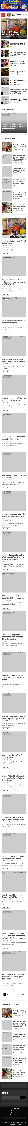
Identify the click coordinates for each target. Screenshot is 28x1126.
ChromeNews (10, 1124)
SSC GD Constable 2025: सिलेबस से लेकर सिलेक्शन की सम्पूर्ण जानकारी (14, 857)
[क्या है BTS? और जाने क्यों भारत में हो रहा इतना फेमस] (5, 81)
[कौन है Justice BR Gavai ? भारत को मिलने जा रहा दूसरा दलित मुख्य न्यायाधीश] (14, 703)
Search (5, 1093)
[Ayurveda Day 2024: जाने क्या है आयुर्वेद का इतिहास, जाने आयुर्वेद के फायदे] (14, 804)
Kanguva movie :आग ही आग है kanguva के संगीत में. (18, 72)
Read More (5, 253)
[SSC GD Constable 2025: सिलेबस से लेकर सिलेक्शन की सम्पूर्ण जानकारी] (14, 843)
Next (22, 994)
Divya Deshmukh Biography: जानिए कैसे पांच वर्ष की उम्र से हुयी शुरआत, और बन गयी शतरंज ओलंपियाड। (13, 557)
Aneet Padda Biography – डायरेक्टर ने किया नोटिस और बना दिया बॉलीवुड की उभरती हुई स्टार (12, 637)
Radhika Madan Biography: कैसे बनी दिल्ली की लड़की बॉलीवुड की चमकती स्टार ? (18, 54)
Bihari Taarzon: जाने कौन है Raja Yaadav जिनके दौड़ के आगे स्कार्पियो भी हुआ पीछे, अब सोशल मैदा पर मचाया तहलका (13, 936)
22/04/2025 (5, 682)
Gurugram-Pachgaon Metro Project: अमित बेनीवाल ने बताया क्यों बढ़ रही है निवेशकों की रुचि (13, 126)
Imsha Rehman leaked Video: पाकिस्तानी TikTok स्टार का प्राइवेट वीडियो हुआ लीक (13, 977)
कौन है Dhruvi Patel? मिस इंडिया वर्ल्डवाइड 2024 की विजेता (18, 100)
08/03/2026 (17, 187)
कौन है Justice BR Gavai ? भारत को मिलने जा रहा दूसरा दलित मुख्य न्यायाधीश (13, 717)
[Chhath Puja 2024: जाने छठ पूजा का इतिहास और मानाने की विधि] (14, 881)
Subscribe (26, 10)
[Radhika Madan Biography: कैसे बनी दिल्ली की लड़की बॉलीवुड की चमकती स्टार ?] (5, 53)
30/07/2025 (5, 520)
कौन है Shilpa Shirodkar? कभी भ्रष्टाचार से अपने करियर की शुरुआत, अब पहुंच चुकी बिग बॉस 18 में (18, 91)
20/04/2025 (5, 720)
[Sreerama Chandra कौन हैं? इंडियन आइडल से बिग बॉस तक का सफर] (5, 44)
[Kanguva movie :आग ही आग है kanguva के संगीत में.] (5, 72)
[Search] (23, 10)
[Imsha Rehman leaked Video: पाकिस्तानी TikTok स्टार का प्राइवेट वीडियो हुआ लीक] (14, 961)
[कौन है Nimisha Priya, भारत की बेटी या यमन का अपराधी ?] (14, 462)
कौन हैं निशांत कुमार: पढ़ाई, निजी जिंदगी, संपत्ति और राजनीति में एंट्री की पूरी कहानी (19, 182)
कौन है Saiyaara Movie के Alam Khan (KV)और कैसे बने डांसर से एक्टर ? (17, 63)
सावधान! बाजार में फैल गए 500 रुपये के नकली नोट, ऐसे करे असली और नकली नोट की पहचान (13, 677)
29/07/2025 (5, 600)
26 (19, 994)
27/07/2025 (5, 641)
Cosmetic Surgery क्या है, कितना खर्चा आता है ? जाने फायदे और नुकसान (19, 194)
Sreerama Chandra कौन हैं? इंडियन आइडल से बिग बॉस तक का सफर (18, 44)
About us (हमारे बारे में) (14, 1109)
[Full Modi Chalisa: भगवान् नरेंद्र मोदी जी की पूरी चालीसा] (7, 147)
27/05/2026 (13, 131)
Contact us (14, 1111)
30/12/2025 (17, 198)
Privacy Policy (14, 1115)
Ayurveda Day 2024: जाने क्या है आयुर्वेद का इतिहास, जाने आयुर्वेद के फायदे (13, 819)
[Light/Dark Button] (19, 10)
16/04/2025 (13, 75)
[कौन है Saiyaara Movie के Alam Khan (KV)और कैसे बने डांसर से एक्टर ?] (5, 63)
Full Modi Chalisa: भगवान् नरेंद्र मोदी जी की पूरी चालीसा (12, 33)
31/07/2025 (5, 480)
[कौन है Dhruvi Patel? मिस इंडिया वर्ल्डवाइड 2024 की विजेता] (5, 100)
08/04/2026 (17, 174)
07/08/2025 (17, 210)
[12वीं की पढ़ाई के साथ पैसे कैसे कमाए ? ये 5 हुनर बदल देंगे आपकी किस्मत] (7, 171)
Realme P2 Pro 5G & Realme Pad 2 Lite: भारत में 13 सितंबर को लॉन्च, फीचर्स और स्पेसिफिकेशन (14, 778)
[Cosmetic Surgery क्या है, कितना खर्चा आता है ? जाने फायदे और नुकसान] (7, 195)
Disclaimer (14, 1113)
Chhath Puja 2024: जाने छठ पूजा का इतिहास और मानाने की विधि (13, 896)
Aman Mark (6, 131)
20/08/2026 (6, 36)
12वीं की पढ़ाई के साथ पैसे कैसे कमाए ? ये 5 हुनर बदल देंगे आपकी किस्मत (19, 170)
